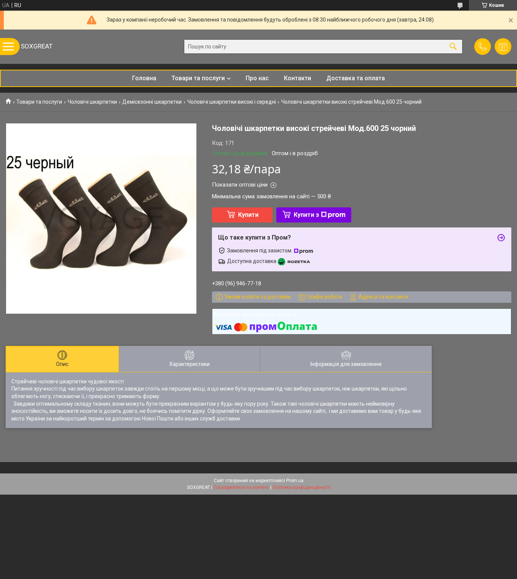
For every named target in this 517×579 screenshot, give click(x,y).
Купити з (306, 214)
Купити (248, 214)
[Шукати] (453, 47)
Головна (144, 78)
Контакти (297, 78)
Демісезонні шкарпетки (152, 102)
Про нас (257, 78)
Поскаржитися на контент (241, 487)
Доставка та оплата (355, 78)
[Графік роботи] (503, 46)
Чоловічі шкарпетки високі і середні (231, 102)
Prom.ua (295, 480)
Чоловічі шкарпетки (92, 102)
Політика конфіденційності (301, 487)
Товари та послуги (198, 78)
